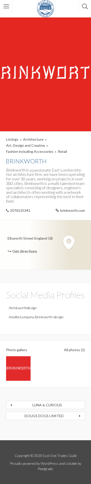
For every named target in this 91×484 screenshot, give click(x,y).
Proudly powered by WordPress (34, 463)
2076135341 (20, 210)
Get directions (24, 251)
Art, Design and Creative (25, 145)
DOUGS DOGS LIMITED (44, 416)
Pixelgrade (45, 469)
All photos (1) (74, 350)
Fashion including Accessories (29, 151)
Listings (12, 139)
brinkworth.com (72, 210)
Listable (71, 463)
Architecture (33, 139)
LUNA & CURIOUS (47, 405)
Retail (62, 151)
